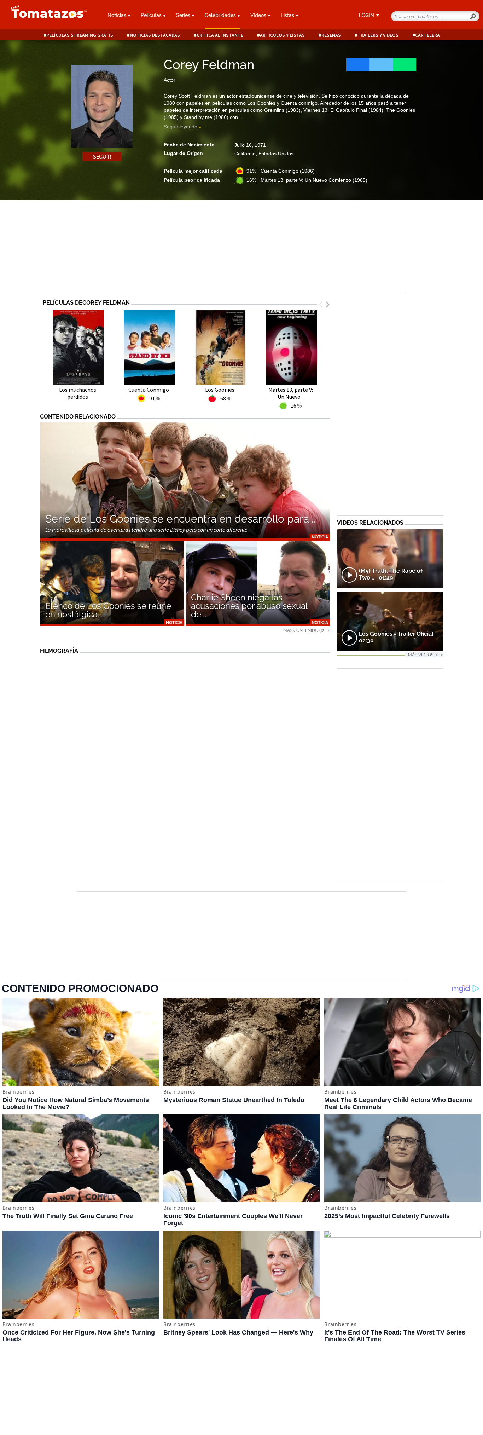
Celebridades (221, 15)
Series (184, 15)
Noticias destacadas (155, 35)
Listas (288, 15)
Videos (259, 15)
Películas (152, 15)
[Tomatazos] (46, 15)
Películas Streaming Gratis (79, 35)
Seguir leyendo (180, 126)
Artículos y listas (282, 35)
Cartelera (427, 35)
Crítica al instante (220, 35)
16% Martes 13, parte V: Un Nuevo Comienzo (306, 180)
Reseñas (331, 35)
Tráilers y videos (377, 35)
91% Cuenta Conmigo (280, 171)
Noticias (117, 15)
